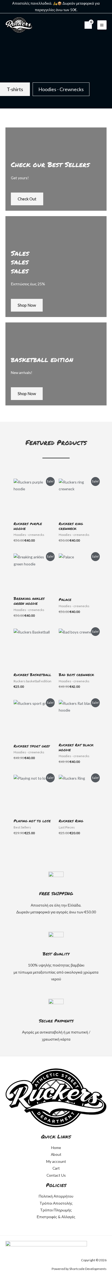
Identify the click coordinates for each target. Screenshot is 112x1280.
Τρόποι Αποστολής (56, 1203)
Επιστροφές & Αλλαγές (56, 1216)
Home (56, 1147)
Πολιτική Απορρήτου (56, 1196)
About (56, 1154)
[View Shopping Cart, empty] (88, 25)
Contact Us (56, 1175)
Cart (56, 1168)
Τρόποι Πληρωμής (56, 1210)
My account (56, 1161)
